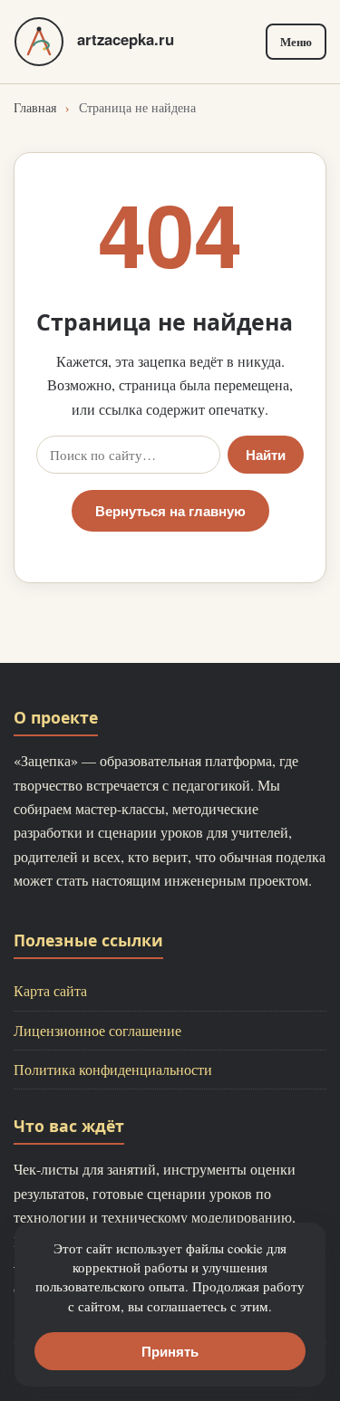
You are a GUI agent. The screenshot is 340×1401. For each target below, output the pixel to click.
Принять (170, 1351)
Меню (296, 42)
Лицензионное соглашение (97, 1030)
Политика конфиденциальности (113, 1069)
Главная (35, 107)
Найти (266, 455)
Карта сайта (50, 990)
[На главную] (39, 41)
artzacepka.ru (125, 39)
